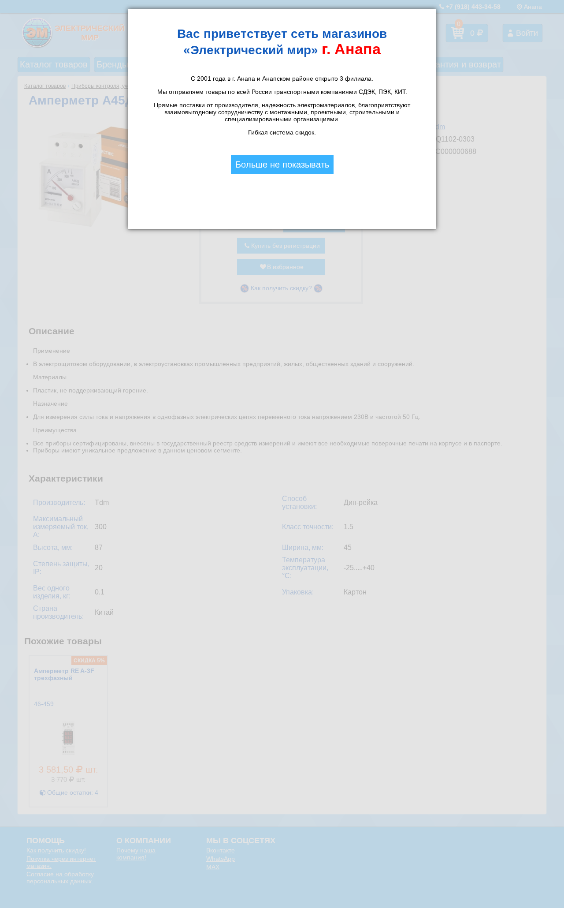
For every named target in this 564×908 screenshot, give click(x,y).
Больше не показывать (282, 164)
